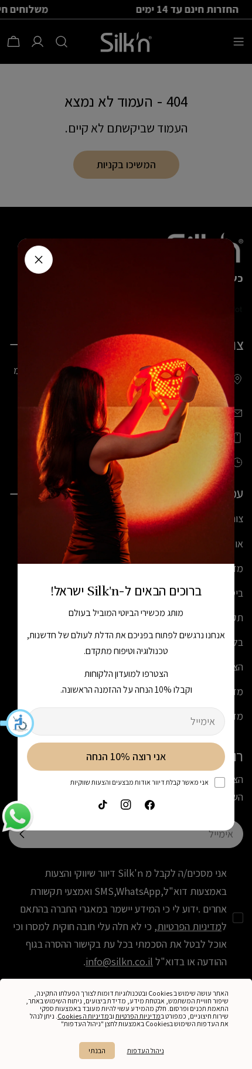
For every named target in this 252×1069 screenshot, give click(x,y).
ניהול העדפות (145, 1050)
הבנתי (96, 1051)
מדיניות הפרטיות (138, 1016)
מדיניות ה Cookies (83, 1016)
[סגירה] (39, 260)
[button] (17, 723)
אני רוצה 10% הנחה (126, 756)
